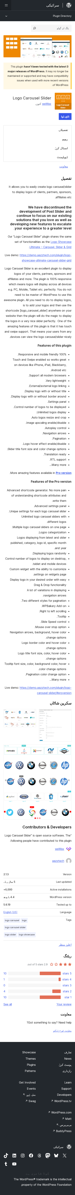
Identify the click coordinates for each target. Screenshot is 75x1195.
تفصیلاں (63, 130)
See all (7, 1004)
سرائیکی (58, 1147)
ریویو (65, 139)
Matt (67, 1118)
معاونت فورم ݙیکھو (62, 1030)
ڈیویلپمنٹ (62, 157)
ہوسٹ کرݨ (65, 1064)
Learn (68, 1082)
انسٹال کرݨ (61, 148)
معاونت (63, 166)
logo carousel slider (15, 927)
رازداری (67, 1071)
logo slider (10, 934)
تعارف (68, 1052)
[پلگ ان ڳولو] (34, 28)
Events (31, 1088)
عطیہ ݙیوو (29, 1094)
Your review (64, 1004)
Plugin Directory (62, 15)
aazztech (58, 861)
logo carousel (12, 920)
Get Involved (27, 1082)
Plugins (31, 1064)
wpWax (46, 104)
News (68, 1058)
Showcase (29, 1052)
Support (66, 1088)
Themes (30, 1058)
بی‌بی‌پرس (64, 1125)
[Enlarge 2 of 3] (31, 713)
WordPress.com (60, 1112)
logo (24, 920)
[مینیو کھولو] (5, 5)
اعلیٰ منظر (65, 944)
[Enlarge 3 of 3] (67, 749)
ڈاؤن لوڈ (65, 116)
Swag (30, 1101)
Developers (64, 1094)
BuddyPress (62, 1131)
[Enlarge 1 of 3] (67, 713)
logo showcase (27, 934)
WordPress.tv (61, 1101)
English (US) (10, 912)
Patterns (30, 1071)
